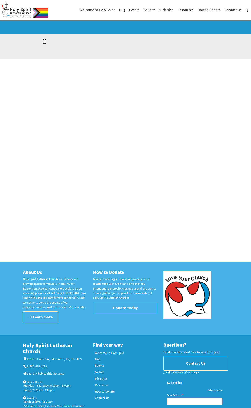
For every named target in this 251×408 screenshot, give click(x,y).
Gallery (99, 372)
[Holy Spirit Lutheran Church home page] (26, 10)
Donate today (125, 308)
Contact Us (102, 398)
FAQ (97, 359)
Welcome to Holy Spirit (109, 353)
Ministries (101, 378)
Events (99, 365)
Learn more (42, 317)
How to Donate (105, 391)
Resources (101, 385)
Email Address (175, 395)
